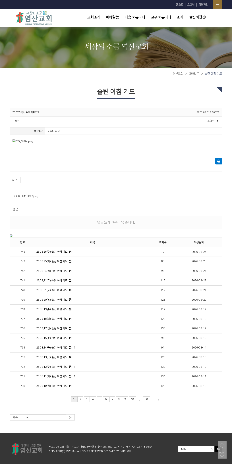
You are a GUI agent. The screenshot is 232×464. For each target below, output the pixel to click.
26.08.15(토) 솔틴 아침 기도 (52, 338)
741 (22, 280)
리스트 (15, 180)
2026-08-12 (199, 366)
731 (22, 376)
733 (22, 357)
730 (22, 386)
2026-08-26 (199, 251)
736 (22, 328)
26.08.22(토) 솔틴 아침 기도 (52, 280)
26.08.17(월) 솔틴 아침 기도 (52, 328)
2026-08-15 (199, 338)
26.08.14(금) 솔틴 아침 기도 (52, 347)
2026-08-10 (199, 386)
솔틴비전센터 (198, 17)
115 (162, 280)
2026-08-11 (199, 376)
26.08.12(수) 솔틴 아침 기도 (52, 366)
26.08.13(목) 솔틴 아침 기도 (52, 357)
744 (22, 251)
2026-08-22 (199, 280)
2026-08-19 (199, 309)
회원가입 (203, 4)
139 (162, 366)
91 (162, 271)
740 (22, 290)
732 (22, 366)
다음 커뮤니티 (135, 17)
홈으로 (179, 4)
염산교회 (178, 73)
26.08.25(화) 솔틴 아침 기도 (52, 261)
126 (162, 299)
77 (162, 251)
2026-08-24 (199, 271)
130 (162, 376)
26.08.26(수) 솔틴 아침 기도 (52, 251)
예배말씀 (112, 17)
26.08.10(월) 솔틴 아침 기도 (52, 385)
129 (162, 319)
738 (22, 309)
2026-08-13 (199, 357)
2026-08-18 (199, 319)
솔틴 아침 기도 (213, 73)
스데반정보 (125, 451)
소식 (180, 17)
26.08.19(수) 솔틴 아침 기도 (52, 309)
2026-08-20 (199, 299)
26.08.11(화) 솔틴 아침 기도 (52, 376)
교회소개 (93, 17)
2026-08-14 (199, 347)
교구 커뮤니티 (161, 17)
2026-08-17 (199, 328)
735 (22, 338)
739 (22, 299)
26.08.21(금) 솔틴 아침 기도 (52, 290)
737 (22, 319)
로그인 (191, 4)
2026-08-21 (199, 290)
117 (162, 309)
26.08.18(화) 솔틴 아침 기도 (52, 318)
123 (162, 357)
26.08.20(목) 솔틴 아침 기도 (52, 299)
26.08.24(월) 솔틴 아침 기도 (52, 271)
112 (162, 290)
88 (162, 261)
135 (162, 328)
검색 (70, 417)
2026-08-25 (199, 261)
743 (22, 261)
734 (22, 347)
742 (22, 271)
